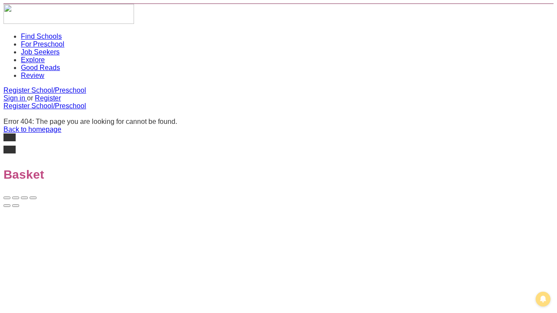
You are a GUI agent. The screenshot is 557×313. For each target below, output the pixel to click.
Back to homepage (32, 129)
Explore (33, 59)
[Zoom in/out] (33, 197)
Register (48, 98)
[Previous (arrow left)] (6, 205)
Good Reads (40, 67)
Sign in (15, 98)
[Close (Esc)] (6, 197)
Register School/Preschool (44, 90)
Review (32, 75)
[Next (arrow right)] (15, 205)
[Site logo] (68, 21)
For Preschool (42, 44)
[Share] (15, 197)
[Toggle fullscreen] (24, 197)
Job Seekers (40, 52)
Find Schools (41, 36)
